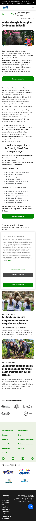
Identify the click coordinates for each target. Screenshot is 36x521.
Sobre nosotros (7, 430)
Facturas (21, 448)
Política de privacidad (5, 497)
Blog (19, 435)
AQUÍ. (9, 260)
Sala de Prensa (23, 430)
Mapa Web (5, 453)
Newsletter (6, 448)
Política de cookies (5, 513)
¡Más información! (26, 3)
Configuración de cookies (6, 517)
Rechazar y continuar (18, 274)
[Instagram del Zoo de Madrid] (3, 458)
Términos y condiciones (6, 508)
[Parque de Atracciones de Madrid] (24, 472)
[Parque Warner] (8, 472)
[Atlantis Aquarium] (25, 480)
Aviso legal (5, 500)
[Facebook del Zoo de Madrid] (13, 458)
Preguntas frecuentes (26, 439)
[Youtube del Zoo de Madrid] (22, 458)
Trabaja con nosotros (25, 444)
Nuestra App (6, 444)
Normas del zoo (5, 503)
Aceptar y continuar (18, 284)
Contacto (5, 435)
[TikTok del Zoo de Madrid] (32, 458)
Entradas (5, 439)
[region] (18, 260)
